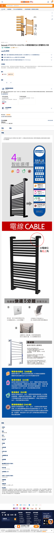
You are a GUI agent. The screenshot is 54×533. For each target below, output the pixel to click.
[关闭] (51, 530)
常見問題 (28, 523)
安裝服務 (35, 516)
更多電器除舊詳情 (4, 94)
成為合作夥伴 (21, 520)
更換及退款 (36, 518)
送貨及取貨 (36, 514)
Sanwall (4, 45)
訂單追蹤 (28, 520)
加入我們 (21, 516)
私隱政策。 (44, 531)
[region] (27, 530)
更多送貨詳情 (50, 120)
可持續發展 (21, 518)
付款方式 (28, 516)
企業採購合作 (21, 522)
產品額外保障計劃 (37, 520)
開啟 (36, 526)
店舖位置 (5, 518)
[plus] (10, 82)
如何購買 (28, 514)
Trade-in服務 (36, 523)
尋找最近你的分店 (6, 519)
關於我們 (21, 514)
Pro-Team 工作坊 (37, 522)
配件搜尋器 (29, 518)
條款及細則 (4, 102)
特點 (2, 128)
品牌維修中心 (29, 522)
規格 (10, 128)
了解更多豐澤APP (47, 518)
